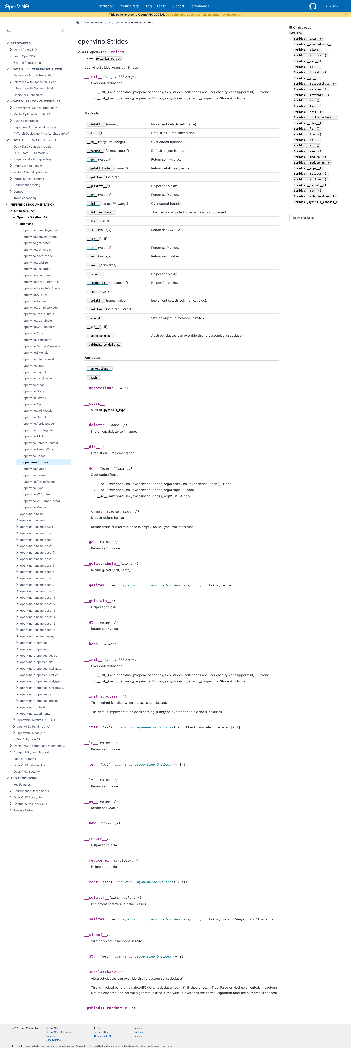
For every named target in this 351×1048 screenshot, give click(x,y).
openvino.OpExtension (38, 410)
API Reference (24, 211)
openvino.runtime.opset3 (37, 546)
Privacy (138, 1036)
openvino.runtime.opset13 (38, 610)
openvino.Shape (34, 456)
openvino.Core (33, 333)
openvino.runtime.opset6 (37, 565)
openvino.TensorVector (39, 481)
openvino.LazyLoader (38, 378)
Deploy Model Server (28, 165)
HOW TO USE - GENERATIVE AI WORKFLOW (40, 69)
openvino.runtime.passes (37, 636)
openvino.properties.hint (36, 662)
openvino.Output (34, 417)
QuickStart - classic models (32, 146)
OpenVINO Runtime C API (34, 726)
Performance (199, 6)
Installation (105, 6)
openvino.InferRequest (38, 359)
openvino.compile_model (40, 230)
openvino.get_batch (37, 243)
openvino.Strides (35, 462)
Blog (148, 6)
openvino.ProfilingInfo (38, 430)
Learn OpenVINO (25, 56)
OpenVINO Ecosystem (29, 797)
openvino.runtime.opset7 (37, 571)
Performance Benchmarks (31, 791)
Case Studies (53, 1040)
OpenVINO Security (27, 771)
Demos (18, 191)
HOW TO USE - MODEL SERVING (33, 140)
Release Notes (23, 810)
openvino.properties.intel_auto (40, 668)
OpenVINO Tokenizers (29, 95)
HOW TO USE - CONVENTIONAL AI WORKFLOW (40, 101)
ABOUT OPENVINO (23, 778)
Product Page (129, 6)
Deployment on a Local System (35, 127)
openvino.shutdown (37, 275)
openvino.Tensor (34, 475)
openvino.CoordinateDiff (39, 327)
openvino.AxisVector (37, 301)
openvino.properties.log (36, 694)
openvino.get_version (37, 249)
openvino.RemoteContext (40, 443)
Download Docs (303, 217)
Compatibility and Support (31, 752)
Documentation (93, 22)
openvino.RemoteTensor (39, 449)
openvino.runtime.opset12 (38, 604)
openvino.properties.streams (40, 700)
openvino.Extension (36, 352)
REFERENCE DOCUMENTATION (32, 204)
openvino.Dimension (37, 339)
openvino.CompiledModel (40, 307)
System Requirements (28, 62)
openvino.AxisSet (35, 294)
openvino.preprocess (34, 642)
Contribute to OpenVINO (30, 804)
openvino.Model (34, 385)
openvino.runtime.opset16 (38, 629)
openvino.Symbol (35, 468)
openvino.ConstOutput (38, 314)
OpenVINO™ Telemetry (59, 1032)
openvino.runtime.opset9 (37, 584)
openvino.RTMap (35, 436)
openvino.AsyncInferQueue (41, 288)
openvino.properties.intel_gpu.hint (43, 687)
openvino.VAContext (37, 494)
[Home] (77, 22)
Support (178, 6)
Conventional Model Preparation (35, 107)
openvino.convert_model (40, 236)
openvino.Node (33, 391)
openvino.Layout (34, 372)
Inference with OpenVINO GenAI (35, 82)
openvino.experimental (35, 713)
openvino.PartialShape (38, 423)
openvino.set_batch (36, 268)
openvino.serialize (35, 262)
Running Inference (26, 120)
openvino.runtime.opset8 (37, 578)
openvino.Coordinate (37, 320)
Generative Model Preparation (34, 75)
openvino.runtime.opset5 (37, 559)
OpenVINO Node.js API (32, 733)
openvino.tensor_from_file (41, 281)
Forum (162, 6)
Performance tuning (27, 185)
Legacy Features (25, 758)
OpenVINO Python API (32, 217)
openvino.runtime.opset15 (38, 623)
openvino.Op (32, 404)
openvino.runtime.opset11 (37, 597)
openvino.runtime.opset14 (38, 617)
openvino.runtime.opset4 (37, 552)
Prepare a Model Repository (33, 159)
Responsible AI (102, 1036)
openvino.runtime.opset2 (37, 539)
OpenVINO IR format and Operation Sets (41, 745)
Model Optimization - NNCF (32, 114)
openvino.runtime (32, 514)
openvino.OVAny (34, 398)
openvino (27, 223)
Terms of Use (101, 1032)
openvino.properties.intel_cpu (40, 675)
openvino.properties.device (38, 655)
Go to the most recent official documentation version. (204, 14)
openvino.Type (33, 488)
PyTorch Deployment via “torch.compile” (41, 133)
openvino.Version (35, 507)
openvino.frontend (32, 707)
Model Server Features (29, 178)
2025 (334, 6)
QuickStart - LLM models (31, 153)
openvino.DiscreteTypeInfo (41, 346)
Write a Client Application (31, 172)
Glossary (50, 1036)
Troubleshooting (25, 198)
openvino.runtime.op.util (36, 526)
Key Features (22, 784)
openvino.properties (34, 649)
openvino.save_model (38, 256)
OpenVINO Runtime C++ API (36, 720)
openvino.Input (33, 365)
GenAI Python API (29, 739)
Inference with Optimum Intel (33, 88)
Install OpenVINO (25, 49)
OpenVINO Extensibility (29, 765)
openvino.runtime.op (34, 520)
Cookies (138, 1032)
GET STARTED (20, 43)
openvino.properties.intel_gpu (40, 681)
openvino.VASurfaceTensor (41, 501)
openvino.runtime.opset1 (37, 533)
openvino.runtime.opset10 (38, 591)
